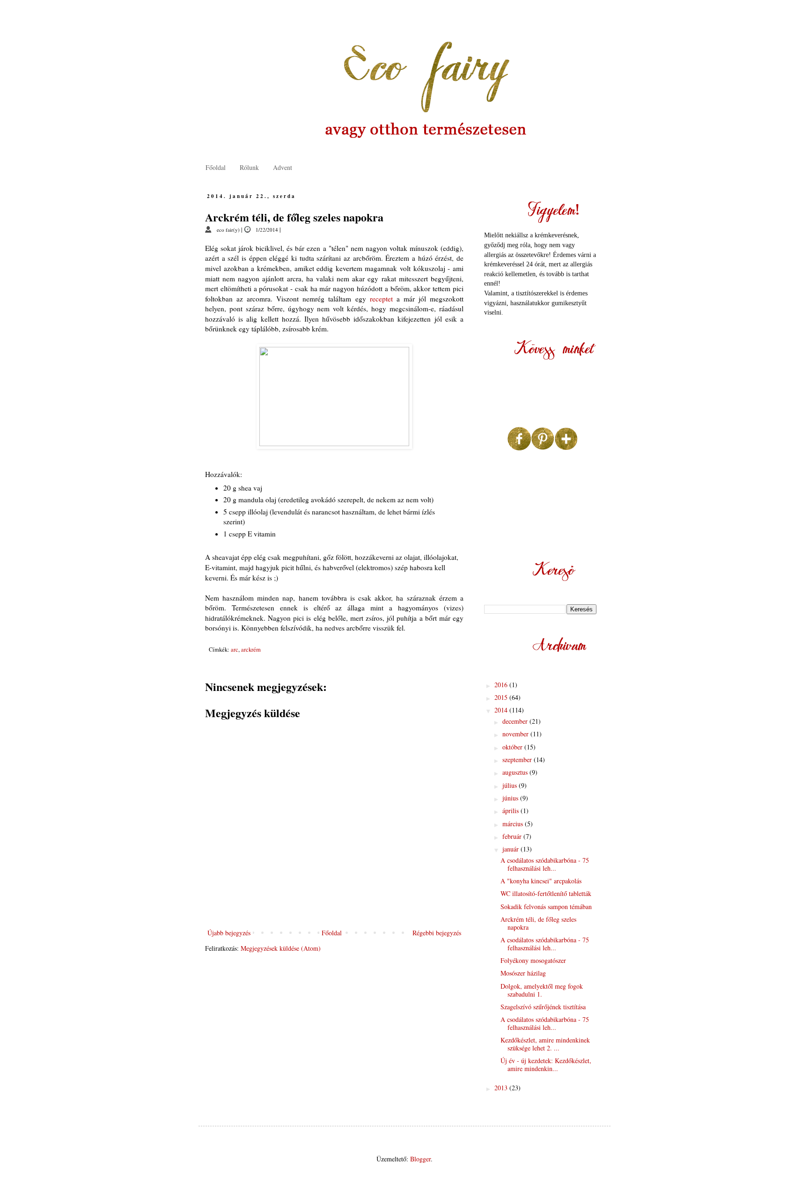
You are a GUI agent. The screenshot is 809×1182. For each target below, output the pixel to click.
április (511, 810)
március (513, 823)
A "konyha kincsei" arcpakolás (540, 880)
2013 (501, 1087)
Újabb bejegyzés (228, 932)
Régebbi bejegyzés (436, 932)
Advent (282, 167)
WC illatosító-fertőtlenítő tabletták (545, 893)
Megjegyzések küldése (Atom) (281, 948)
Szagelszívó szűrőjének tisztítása (543, 1006)
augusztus (516, 772)
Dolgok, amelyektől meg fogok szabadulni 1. (541, 990)
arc (234, 649)
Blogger (420, 1158)
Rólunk (249, 167)
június (511, 797)
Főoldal (216, 167)
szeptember (518, 759)
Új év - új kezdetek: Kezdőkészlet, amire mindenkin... (545, 1064)
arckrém (251, 649)
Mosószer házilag (523, 973)
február (512, 836)
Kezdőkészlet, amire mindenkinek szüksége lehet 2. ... (545, 1043)
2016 (501, 684)
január (511, 848)
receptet (381, 298)
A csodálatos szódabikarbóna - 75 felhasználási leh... (544, 864)
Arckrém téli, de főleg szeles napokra (538, 923)
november (516, 733)
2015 (501, 697)
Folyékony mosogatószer (533, 960)
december (516, 721)
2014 (501, 709)
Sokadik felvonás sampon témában (546, 906)
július (510, 785)
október (513, 746)
